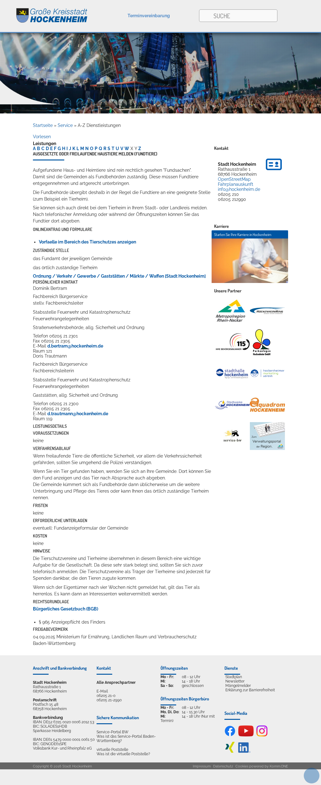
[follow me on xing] (229, 751)
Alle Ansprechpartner (116, 682)
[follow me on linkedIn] (244, 751)
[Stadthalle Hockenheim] (232, 373)
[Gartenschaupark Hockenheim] (261, 342)
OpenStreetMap (234, 179)
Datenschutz (223, 766)
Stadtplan (233, 677)
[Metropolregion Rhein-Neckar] (230, 311)
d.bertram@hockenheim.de (75, 345)
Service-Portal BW (113, 732)
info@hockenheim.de (239, 189)
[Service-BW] (232, 435)
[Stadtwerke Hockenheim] (232, 405)
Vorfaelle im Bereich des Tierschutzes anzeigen (87, 241)
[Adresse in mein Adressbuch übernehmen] (274, 171)
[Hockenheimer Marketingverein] (267, 373)
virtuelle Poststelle (112, 749)
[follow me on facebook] (229, 735)
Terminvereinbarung (149, 15)
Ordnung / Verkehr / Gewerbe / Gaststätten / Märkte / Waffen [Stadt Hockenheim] (119, 276)
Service (65, 125)
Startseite (43, 125)
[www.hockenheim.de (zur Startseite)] (44, 12)
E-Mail (102, 691)
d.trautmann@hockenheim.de (77, 413)
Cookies (241, 766)
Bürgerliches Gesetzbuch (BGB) (65, 608)
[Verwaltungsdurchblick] (267, 436)
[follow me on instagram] (261, 735)
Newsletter (235, 681)
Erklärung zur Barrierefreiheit (250, 690)
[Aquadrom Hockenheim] (267, 405)
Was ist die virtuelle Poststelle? (123, 754)
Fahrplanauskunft (235, 184)
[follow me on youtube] (246, 735)
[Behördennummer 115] (232, 342)
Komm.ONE (279, 766)
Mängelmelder (238, 685)
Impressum (202, 766)
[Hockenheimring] (267, 310)
